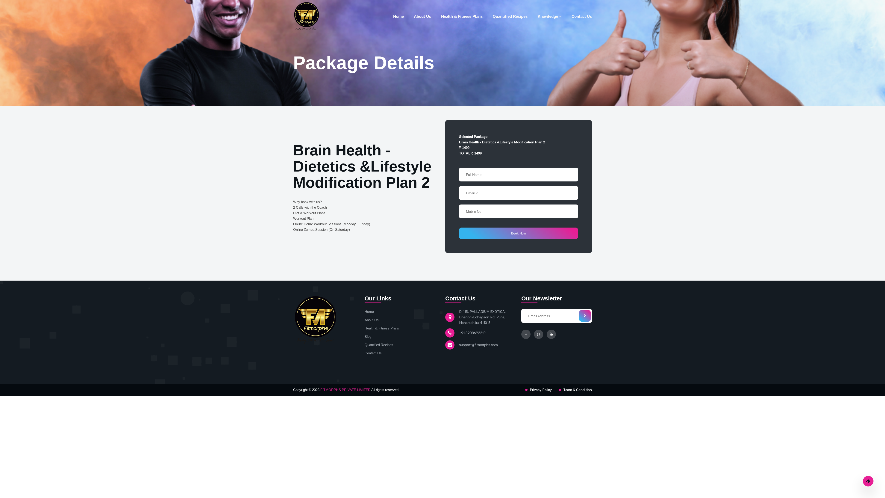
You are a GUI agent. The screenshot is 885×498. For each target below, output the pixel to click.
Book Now (518, 233)
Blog (368, 336)
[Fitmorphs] (315, 16)
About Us (422, 16)
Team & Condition (577, 390)
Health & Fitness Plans (462, 16)
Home (398, 16)
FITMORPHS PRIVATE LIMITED (345, 390)
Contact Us (582, 16)
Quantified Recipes (510, 16)
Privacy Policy (541, 390)
